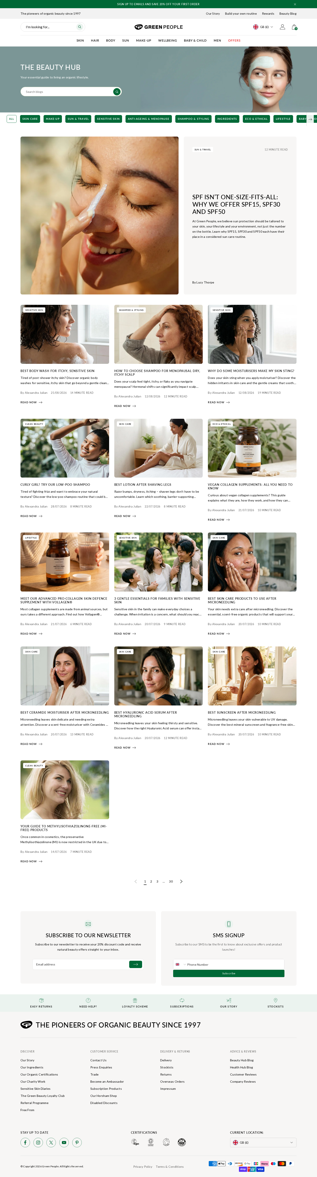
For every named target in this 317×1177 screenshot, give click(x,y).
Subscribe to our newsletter (88, 935)
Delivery (166, 1060)
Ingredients (227, 119)
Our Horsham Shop (103, 1096)
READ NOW (28, 402)
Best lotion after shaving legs (142, 484)
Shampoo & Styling (193, 119)
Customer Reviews (243, 1074)
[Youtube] (64, 1143)
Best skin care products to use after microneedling (242, 600)
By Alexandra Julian (33, 392)
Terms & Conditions (170, 1166)
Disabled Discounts (104, 1103)
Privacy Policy (142, 1166)
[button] (295, 4)
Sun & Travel (78, 119)
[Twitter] (51, 1143)
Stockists (167, 1067)
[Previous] (7, 119)
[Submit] (135, 964)
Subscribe (228, 973)
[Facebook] (25, 1143)
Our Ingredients (31, 1067)
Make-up (52, 119)
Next (181, 882)
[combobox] (180, 964)
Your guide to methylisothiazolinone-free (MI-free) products (63, 828)
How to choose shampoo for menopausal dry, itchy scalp (157, 373)
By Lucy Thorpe (203, 282)
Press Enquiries (101, 1067)
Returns (166, 1074)
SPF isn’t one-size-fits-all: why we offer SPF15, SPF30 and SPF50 (236, 204)
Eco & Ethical (256, 119)
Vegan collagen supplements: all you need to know (250, 486)
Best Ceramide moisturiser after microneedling (64, 712)
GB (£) (264, 27)
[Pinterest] (77, 1143)
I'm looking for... (37, 27)
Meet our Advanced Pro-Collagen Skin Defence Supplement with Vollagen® (63, 600)
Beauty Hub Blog (242, 1060)
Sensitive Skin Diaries (35, 1088)
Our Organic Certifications (39, 1074)
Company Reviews (243, 1081)
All (11, 119)
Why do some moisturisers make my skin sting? (251, 371)
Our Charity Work (32, 1081)
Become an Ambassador (107, 1081)
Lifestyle (283, 119)
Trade (94, 1074)
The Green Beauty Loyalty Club (42, 1096)
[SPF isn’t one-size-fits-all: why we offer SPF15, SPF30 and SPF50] (99, 215)
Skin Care (30, 119)
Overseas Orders (172, 1081)
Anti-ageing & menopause (148, 119)
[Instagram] (38, 1143)
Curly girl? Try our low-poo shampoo (55, 484)
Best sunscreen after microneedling (242, 712)
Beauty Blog (288, 13)
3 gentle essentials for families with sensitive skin (157, 600)
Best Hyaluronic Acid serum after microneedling (145, 714)
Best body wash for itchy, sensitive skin (57, 371)
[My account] (282, 27)
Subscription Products (106, 1088)
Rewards (268, 13)
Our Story (213, 13)
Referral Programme (34, 1103)
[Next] (310, 119)
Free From (27, 1110)
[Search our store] (117, 91)
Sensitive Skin (108, 119)
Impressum (168, 1088)
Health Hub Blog (241, 1067)
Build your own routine (241, 13)
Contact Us (98, 1060)
